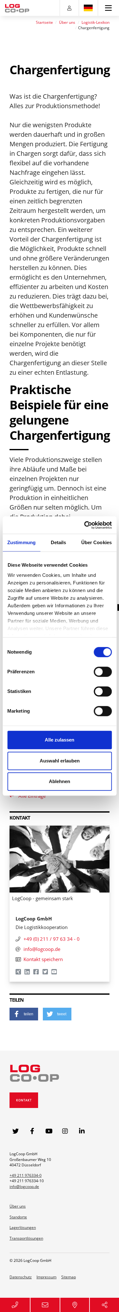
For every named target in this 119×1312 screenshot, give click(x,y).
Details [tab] (58, 542)
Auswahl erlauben (60, 760)
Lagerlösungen (23, 1227)
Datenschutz (21, 1277)
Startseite (44, 22)
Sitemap (68, 1277)
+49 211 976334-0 (26, 1175)
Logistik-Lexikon (95, 22)
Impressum (46, 1277)
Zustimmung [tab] (21, 542)
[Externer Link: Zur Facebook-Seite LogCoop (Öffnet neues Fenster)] (32, 1131)
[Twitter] (46, 972)
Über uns (67, 22)
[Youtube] (54, 972)
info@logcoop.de (24, 1186)
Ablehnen (59, 781)
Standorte (18, 1217)
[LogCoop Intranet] (69, 8)
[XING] (19, 972)
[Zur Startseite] (17, 8)
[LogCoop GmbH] (35, 1072)
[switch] (103, 672)
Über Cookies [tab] (96, 542)
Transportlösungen (26, 1238)
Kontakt (24, 1100)
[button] (24, 1014)
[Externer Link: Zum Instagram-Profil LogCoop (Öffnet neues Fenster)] (66, 1131)
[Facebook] (36, 972)
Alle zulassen (59, 739)
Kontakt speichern (43, 959)
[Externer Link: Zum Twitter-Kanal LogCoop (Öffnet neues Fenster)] (16, 1131)
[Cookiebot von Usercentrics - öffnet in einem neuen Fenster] (85, 525)
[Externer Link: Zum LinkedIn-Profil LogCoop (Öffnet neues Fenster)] (82, 1131)
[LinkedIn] (27, 972)
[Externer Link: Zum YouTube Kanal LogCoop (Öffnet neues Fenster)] (49, 1131)
